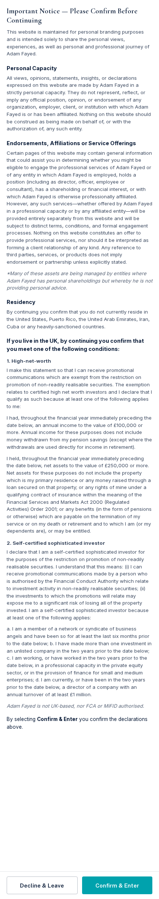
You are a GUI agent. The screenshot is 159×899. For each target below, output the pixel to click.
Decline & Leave (42, 885)
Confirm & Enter (117, 885)
